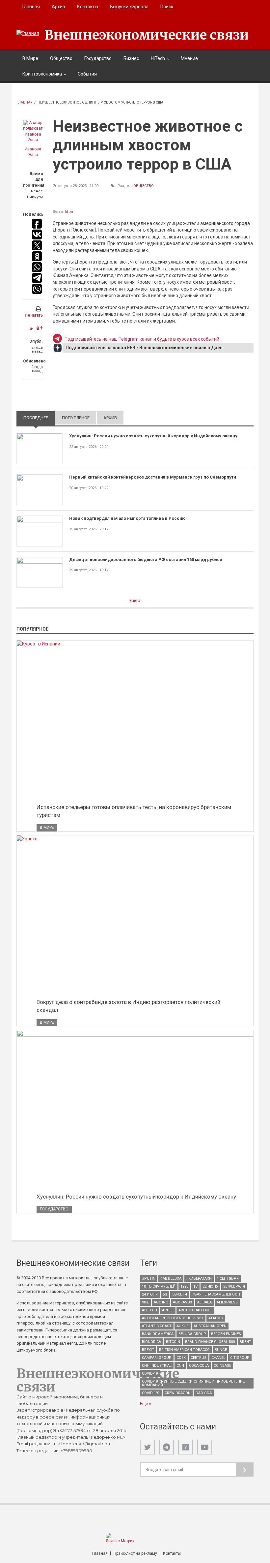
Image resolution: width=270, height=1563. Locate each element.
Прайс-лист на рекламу (135, 1553)
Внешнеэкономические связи (146, 35)
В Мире (30, 58)
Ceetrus (198, 1358)
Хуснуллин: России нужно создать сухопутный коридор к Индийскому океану (153, 435)
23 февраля (234, 1286)
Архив (58, 6)
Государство (98, 58)
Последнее (39, 417)
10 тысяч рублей (159, 1286)
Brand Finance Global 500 (210, 1342)
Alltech (149, 1310)
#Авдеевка (170, 1278)
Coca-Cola (199, 1365)
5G (165, 1294)
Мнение (189, 58)
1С (195, 1286)
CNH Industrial (157, 1365)
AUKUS (182, 1326)
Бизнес (131, 58)
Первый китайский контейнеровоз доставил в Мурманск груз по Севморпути (152, 477)
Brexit (148, 1350)
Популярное (76, 417)
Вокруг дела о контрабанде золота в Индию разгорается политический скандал (128, 1006)
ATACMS (215, 1318)
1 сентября (228, 1278)
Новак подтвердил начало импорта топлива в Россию (127, 518)
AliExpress (227, 1302)
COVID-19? (151, 1393)
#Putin (148, 1278)
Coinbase (222, 1365)
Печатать (34, 315)
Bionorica (151, 1342)
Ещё (133, 600)
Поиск (166, 6)
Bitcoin (173, 1342)
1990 (184, 1286)
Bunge (221, 1350)
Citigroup (240, 1358)
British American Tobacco (184, 1350)
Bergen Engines (226, 1334)
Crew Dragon (178, 1393)
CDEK (181, 1358)
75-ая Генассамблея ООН (216, 1294)
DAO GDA (204, 1393)
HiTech (158, 58)
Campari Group (157, 1358)
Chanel (218, 1358)
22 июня (210, 1286)
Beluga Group (192, 1334)
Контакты (87, 6)
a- (32, 328)
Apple (168, 1310)
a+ (39, 327)
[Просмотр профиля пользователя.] (33, 131)
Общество (61, 58)
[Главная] (27, 33)
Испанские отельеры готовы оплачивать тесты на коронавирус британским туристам (134, 811)
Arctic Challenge (195, 1310)
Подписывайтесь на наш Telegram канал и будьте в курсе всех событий (142, 339)
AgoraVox (182, 1302)
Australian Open (210, 1326)
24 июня (150, 1294)
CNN (180, 1365)
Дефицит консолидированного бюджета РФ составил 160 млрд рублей (145, 559)
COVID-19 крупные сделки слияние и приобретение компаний (193, 1383)
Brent (245, 1342)
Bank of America (158, 1334)
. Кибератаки (199, 1278)
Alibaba (204, 1302)
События (87, 74)
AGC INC (161, 1302)
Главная (31, 6)
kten (69, 211)
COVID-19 (150, 1373)
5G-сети (179, 1294)
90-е (145, 1302)
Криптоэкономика (42, 74)
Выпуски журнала (129, 6)
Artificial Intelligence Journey (172, 1318)
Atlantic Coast (157, 1326)
